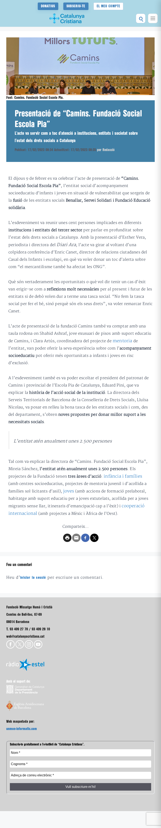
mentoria (122, 340)
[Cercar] (140, 18)
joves (68, 491)
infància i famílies (123, 476)
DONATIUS (48, 6)
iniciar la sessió (33, 577)
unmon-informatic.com (21, 728)
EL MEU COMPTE (108, 6)
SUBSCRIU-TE (75, 6)
